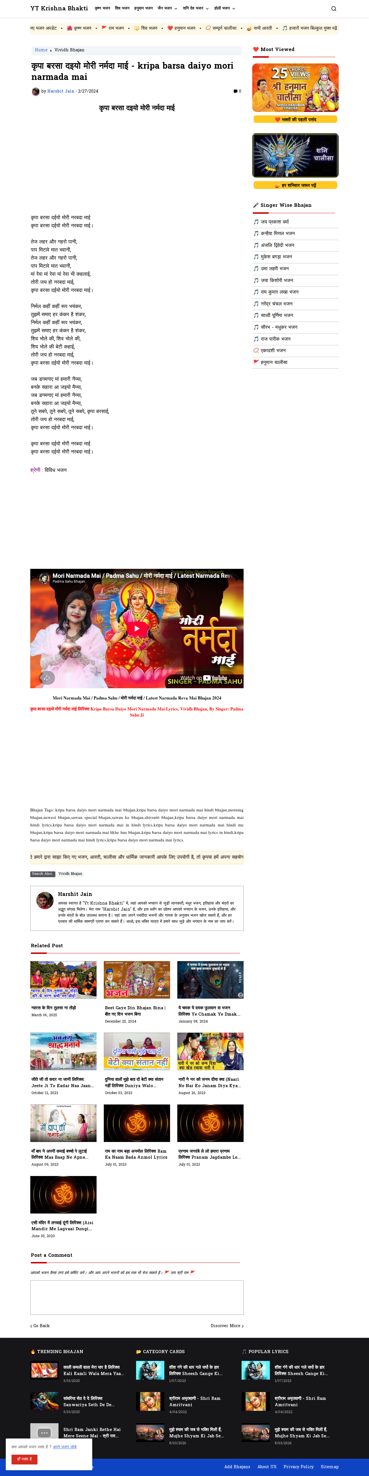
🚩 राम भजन (63, 28)
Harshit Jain (75, 895)
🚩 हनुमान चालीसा (270, 362)
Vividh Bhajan (69, 50)
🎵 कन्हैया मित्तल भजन (274, 233)
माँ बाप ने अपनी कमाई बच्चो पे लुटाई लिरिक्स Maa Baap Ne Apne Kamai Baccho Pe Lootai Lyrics (59, 1155)
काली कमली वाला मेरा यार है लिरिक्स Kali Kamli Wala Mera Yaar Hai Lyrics (93, 1371)
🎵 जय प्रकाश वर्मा (271, 222)
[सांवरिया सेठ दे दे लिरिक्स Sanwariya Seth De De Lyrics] (44, 1401)
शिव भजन (122, 8)
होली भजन (222, 8)
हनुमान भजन (143, 8)
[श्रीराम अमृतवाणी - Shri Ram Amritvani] (150, 1401)
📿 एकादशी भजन (269, 351)
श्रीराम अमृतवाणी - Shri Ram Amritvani (195, 1402)
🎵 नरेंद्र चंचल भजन (273, 304)
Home (41, 50)
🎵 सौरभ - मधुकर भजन (275, 327)
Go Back (41, 1326)
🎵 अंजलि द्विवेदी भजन (273, 245)
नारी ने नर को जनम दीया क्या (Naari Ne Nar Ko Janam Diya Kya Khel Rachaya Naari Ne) (208, 1083)
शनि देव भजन (193, 8)
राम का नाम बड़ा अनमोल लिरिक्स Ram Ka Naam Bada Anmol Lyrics (136, 1155)
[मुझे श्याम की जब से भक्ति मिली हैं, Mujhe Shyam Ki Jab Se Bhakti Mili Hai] (150, 1432)
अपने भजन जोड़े (65, 1447)
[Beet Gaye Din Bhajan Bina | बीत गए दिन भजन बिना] (137, 980)
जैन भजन (165, 8)
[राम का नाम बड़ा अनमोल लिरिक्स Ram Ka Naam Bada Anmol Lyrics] (137, 1123)
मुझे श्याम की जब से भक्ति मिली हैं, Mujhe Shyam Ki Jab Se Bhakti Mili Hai (195, 1433)
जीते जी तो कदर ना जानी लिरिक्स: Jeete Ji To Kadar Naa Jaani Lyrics (62, 1083)
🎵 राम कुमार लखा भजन (276, 292)
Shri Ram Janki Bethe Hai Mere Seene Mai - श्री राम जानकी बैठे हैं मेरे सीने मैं (92, 1433)
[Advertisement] (137, 166)
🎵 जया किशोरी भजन (273, 280)
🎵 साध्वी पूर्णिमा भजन (273, 315)
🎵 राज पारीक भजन (272, 339)
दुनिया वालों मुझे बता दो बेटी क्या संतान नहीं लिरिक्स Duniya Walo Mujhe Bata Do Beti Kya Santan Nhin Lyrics (134, 1083)
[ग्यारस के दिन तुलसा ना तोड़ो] (63, 980)
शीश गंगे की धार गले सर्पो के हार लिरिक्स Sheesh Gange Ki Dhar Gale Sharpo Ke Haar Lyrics (197, 1371)
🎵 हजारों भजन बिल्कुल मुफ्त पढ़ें (260, 28)
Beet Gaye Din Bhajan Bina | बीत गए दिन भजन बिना (135, 1011)
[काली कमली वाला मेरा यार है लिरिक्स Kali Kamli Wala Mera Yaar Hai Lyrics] (44, 1370)
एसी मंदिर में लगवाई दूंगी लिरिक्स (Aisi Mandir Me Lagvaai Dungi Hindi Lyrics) (62, 1226)
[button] (334, 9)
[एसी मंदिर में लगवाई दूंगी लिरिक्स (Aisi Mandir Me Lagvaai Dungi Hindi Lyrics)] (63, 1195)
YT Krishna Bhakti (59, 8)
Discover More (225, 1326)
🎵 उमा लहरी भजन (271, 269)
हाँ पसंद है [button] (24, 1459)
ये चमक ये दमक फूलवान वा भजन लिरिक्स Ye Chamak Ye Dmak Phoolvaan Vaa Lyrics (207, 1011)
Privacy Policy (299, 1467)
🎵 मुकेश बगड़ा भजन (272, 257)
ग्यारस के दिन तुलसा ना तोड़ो (53, 1008)
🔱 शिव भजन (96, 28)
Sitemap (330, 1467)
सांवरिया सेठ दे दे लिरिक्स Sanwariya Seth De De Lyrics (87, 1402)
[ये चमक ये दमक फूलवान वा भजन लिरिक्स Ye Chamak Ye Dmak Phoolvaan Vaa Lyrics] (210, 980)
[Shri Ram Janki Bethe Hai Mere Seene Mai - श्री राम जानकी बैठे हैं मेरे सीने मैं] (44, 1432)
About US (266, 1467)
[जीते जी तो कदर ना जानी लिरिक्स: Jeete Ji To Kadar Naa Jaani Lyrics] (63, 1051)
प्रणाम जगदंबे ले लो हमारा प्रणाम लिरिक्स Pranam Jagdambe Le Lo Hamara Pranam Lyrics (207, 1155)
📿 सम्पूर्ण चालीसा (171, 28)
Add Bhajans (237, 1467)
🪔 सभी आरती (210, 28)
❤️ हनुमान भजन (132, 28)
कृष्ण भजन (102, 8)
